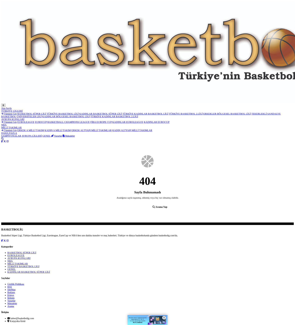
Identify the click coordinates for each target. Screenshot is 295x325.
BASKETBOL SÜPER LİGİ (31, 113)
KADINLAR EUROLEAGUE (127, 122)
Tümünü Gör (10, 113)
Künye (10, 295)
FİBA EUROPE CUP (101, 122)
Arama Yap (161, 207)
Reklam (11, 292)
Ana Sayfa (6, 108)
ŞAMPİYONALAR (11, 136)
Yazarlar (58, 136)
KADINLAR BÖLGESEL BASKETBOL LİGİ (66, 116)
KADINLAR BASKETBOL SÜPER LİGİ (100, 113)
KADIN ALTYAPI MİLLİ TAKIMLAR (132, 130)
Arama (10, 306)
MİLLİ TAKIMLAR (11, 127)
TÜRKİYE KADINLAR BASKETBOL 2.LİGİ (114, 116)
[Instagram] (7, 141)
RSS (9, 287)
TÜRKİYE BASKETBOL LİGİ (63, 113)
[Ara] (2, 138)
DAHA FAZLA (9, 133)
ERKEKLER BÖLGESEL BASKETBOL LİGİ (227, 113)
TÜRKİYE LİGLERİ (12, 111)
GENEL (46, 136)
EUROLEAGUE (25, 122)
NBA (4, 125)
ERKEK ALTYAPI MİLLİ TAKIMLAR (91, 130)
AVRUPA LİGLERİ (32, 136)
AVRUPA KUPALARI (12, 119)
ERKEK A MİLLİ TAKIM (30, 130)
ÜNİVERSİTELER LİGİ (29, 116)
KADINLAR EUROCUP (156, 122)
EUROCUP (41, 122)
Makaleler (70, 136)
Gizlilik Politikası (15, 284)
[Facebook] (2, 141)
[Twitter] (4, 141)
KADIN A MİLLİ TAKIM (58, 130)
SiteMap (11, 289)
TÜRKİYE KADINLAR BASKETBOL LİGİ (145, 113)
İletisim (10, 298)
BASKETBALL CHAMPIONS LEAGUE (68, 122)
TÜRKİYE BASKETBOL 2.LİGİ (186, 113)
